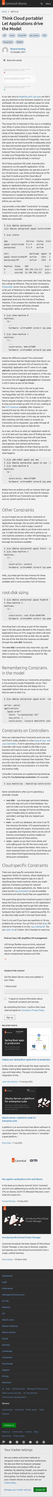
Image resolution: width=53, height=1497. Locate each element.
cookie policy (10, 1482)
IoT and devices (30, 1393)
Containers (7, 1357)
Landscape (7, 1351)
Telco (41, 1409)
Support (6, 1370)
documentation (22, 891)
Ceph (4, 1282)
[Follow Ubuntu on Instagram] (24, 1443)
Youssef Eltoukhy (9, 1201)
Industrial (19, 1409)
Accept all (40, 1490)
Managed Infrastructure (37, 1389)
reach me (10, 929)
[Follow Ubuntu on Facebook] (11, 1443)
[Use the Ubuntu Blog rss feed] (44, 1443)
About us (6, 1431)
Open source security (11, 1393)
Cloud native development (14, 1397)
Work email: (11, 986)
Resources (6, 1436)
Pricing (5, 1376)
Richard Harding (17, 49)
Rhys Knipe (6, 1143)
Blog (4, 11)
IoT (3, 1313)
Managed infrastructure (13, 1294)
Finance (5, 1414)
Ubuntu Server (9, 1332)
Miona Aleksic (7, 1259)
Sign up (9, 1017)
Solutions (6, 1382)
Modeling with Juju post (30, 96)
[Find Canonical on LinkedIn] (17, 1443)
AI (3, 1389)
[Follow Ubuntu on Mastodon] (4, 1443)
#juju (45, 923)
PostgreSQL (7, 287)
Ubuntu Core (8, 1320)
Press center (19, 1436)
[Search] (41, 3)
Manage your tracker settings (17, 1490)
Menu (48, 3)
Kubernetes (7, 1288)
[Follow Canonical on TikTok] (38, 1443)
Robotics (6, 1307)
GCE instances (12, 407)
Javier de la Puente (9, 1082)
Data (8, 1389)
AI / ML (5, 1301)
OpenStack (7, 1276)
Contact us (9, 1425)
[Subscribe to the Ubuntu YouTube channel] (31, 1443)
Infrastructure (18, 1389)
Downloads (7, 1363)
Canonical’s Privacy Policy (32, 1010)
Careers (28, 1431)
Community (17, 1431)
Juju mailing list (38, 926)
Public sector (31, 1409)
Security (6, 1345)
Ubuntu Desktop (10, 1326)
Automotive (7, 1409)
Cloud (5, 1338)
